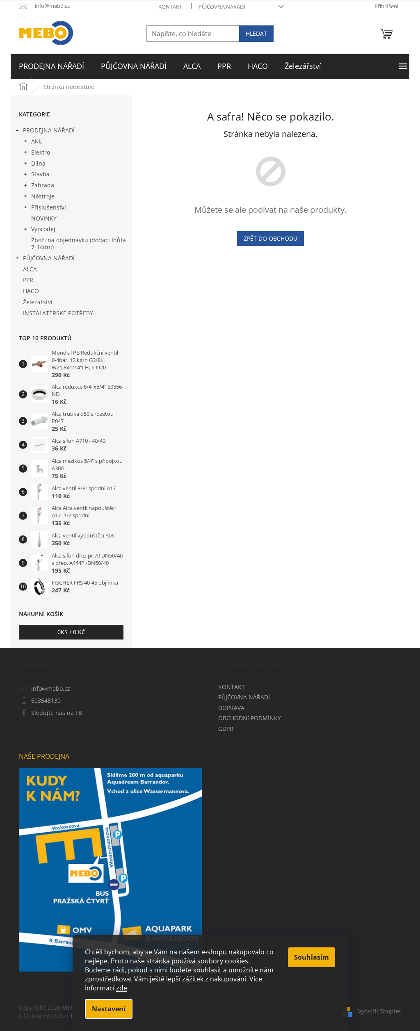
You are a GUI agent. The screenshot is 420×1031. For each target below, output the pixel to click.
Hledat (256, 33)
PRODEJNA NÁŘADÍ (49, 130)
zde (121, 987)
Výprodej (43, 229)
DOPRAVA (231, 708)
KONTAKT (170, 6)
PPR (28, 280)
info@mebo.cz (50, 688)
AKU (37, 141)
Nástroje (43, 196)
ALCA (30, 269)
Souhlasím (311, 957)
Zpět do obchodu (270, 238)
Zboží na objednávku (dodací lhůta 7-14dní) (78, 243)
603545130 (46, 700)
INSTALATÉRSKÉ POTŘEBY (58, 313)
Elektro (40, 152)
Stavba (40, 174)
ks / (71, 632)
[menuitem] (51, 66)
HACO (31, 291)
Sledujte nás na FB (56, 713)
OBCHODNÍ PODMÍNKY (249, 718)
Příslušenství (48, 207)
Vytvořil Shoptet (379, 1011)
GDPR (225, 729)
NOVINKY (44, 218)
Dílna (38, 163)
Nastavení (109, 1008)
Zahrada (42, 185)
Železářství (37, 302)
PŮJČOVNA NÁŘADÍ (222, 6)
